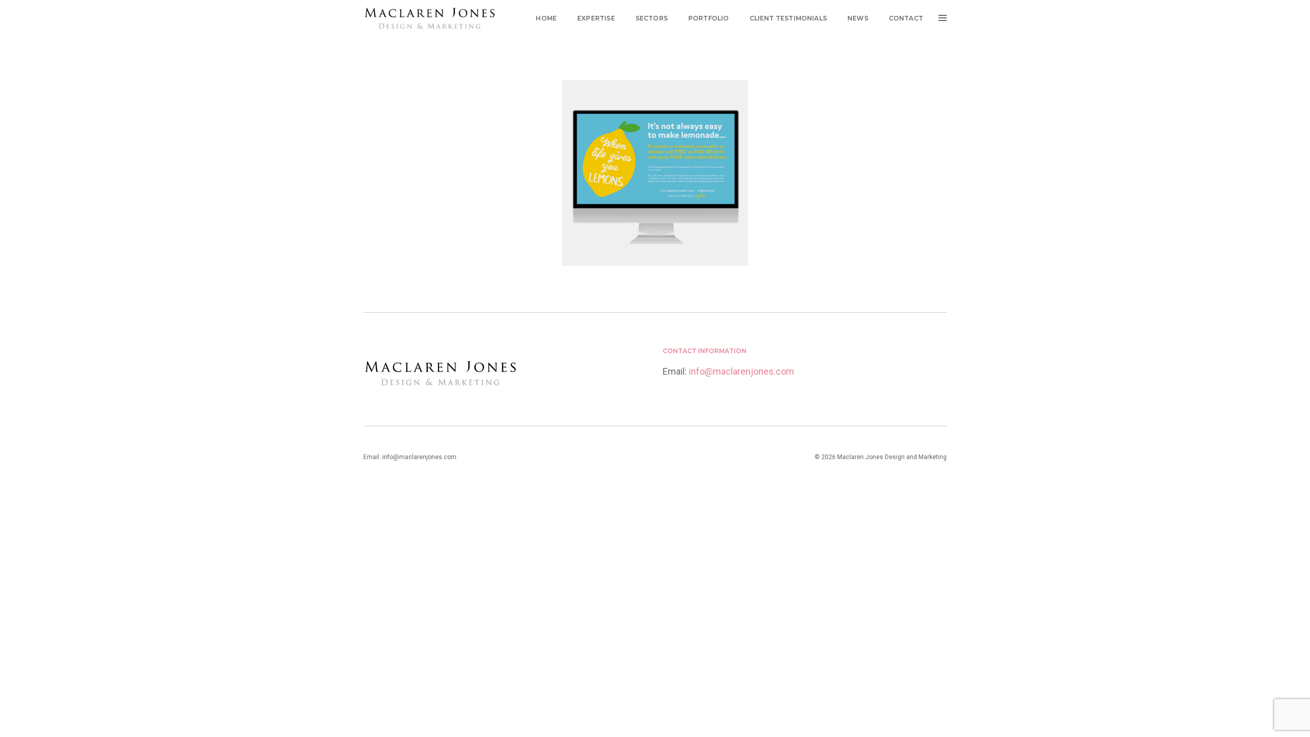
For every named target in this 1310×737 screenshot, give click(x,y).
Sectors (652, 18)
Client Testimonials (788, 18)
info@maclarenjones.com (741, 371)
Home (546, 18)
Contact (906, 18)
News (857, 18)
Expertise (596, 18)
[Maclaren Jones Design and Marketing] (429, 17)
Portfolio (708, 18)
